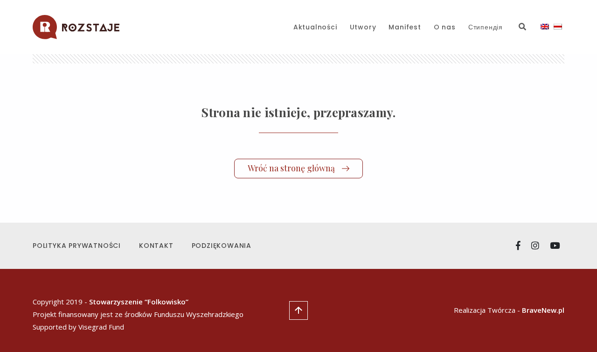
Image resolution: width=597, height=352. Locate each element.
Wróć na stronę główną (291, 168)
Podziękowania (221, 245)
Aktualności (315, 27)
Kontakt (156, 245)
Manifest (405, 27)
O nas (445, 27)
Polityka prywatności (77, 245)
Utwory (363, 27)
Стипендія (485, 27)
